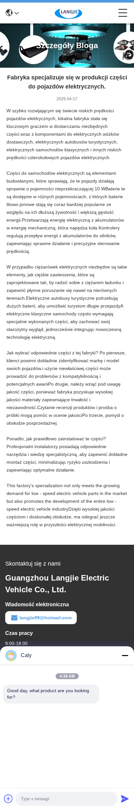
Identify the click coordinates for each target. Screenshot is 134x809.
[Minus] (125, 655)
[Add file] (8, 798)
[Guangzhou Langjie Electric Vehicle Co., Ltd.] (68, 13)
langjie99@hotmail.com (46, 617)
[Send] (125, 798)
